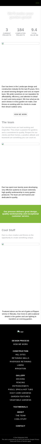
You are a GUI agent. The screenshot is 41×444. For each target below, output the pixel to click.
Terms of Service (22, 441)
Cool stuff (20, 419)
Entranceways (20, 386)
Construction (20, 351)
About (20, 412)
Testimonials (20, 407)
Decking (20, 379)
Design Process (20, 341)
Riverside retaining (20, 362)
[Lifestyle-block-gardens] (30, 172)
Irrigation (20, 369)
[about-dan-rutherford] (20, 61)
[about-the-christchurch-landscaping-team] (20, 153)
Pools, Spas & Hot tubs (20, 389)
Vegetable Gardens (20, 400)
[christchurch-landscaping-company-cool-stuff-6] (30, 292)
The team (20, 416)
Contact (20, 426)
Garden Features (20, 396)
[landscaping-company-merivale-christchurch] (11, 177)
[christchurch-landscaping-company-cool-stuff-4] (11, 299)
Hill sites (20, 355)
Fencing (20, 382)
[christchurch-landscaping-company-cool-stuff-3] (11, 286)
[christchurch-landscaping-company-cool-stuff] (20, 252)
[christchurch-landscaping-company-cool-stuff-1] (7, 271)
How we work (20, 114)
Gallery (20, 375)
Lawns (20, 365)
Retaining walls (20, 358)
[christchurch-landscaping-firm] (11, 168)
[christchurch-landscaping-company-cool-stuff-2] (26, 271)
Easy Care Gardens (20, 393)
